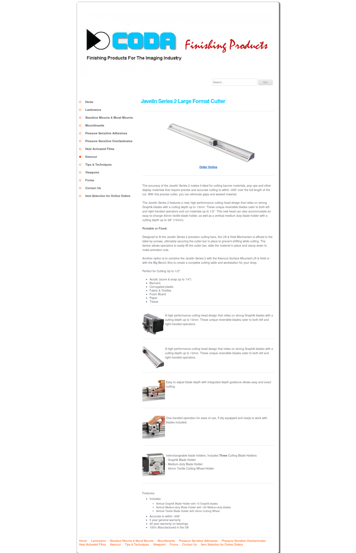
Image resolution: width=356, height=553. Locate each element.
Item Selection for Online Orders (107, 196)
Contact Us (93, 188)
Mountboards (94, 125)
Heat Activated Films (99, 149)
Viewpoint (92, 172)
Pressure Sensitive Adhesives (106, 133)
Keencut (91, 156)
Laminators (93, 109)
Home (89, 102)
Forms (89, 180)
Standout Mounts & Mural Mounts (109, 117)
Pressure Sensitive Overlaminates (108, 141)
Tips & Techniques (98, 164)
